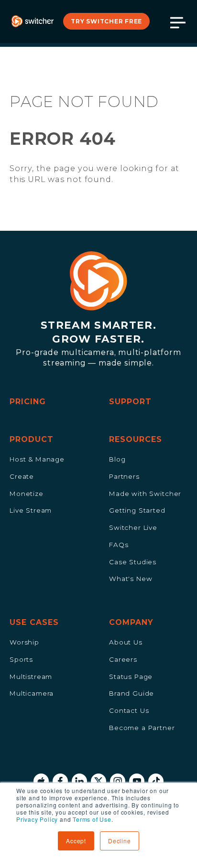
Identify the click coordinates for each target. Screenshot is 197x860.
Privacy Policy (37, 819)
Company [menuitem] (131, 622)
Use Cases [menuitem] (34, 622)
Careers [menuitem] (123, 659)
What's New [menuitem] (130, 578)
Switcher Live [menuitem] (133, 527)
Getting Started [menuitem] (137, 510)
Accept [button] (76, 841)
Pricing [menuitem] (28, 401)
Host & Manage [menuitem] (37, 459)
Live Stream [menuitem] (31, 510)
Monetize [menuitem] (27, 493)
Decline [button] (119, 841)
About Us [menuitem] (125, 642)
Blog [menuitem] (117, 459)
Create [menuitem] (22, 476)
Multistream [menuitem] (31, 676)
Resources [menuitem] (135, 439)
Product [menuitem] (32, 439)
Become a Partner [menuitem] (142, 727)
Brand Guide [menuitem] (131, 693)
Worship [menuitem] (24, 642)
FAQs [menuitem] (118, 544)
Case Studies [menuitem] (132, 562)
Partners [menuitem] (124, 476)
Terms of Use (92, 819)
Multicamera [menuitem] (32, 693)
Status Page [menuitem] (131, 676)
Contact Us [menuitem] (129, 710)
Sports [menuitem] (21, 659)
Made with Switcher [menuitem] (145, 493)
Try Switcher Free (106, 21)
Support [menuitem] (130, 401)
